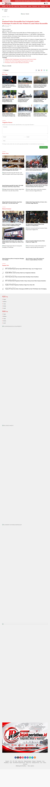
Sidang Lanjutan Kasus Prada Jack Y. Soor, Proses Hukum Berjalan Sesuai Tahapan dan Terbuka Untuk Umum (13, 242)
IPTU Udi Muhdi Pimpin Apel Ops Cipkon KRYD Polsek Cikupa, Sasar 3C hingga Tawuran (23, 268)
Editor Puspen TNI (8, 25)
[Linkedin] (25, 757)
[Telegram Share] (44, 70)
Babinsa (4, 301)
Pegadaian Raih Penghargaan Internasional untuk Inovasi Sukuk (20, 59)
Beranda (7, 761)
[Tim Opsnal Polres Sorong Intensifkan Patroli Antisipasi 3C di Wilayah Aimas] (37, 217)
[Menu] (3, 3)
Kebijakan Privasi (35, 762)
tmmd (4, 308)
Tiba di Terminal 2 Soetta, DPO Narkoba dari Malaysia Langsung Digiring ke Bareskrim (35, 259)
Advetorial (25, 764)
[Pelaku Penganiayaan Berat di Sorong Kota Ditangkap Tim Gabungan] (13, 251)
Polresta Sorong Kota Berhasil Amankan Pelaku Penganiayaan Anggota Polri (35, 241)
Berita (44, 762)
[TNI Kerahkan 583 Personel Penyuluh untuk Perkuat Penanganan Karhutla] (25, 94)
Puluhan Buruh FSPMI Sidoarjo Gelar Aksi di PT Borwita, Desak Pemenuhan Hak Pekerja (36, 169)
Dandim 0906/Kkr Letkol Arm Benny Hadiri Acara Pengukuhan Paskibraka (20, 272)
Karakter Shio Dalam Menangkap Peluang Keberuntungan (19, 1)
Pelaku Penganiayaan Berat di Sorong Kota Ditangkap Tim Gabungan (13, 259)
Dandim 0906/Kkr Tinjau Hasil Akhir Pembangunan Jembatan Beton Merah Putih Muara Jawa (24, 114)
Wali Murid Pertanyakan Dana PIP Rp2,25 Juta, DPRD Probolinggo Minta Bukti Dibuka (12, 169)
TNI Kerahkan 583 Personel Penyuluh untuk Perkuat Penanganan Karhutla (23, 100)
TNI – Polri (15, 761)
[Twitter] (18, 757)
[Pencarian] (47, 3)
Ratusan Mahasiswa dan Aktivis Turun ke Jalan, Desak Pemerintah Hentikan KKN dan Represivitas (37, 186)
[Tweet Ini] (39, 70)
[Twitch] (28, 757)
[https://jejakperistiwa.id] (7, 3)
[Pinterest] (20, 757)
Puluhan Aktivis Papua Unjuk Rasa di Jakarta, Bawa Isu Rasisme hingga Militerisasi (36, 203)
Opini (11, 762)
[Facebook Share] (36, 70)
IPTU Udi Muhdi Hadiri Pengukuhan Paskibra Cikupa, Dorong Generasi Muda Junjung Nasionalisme (25, 280)
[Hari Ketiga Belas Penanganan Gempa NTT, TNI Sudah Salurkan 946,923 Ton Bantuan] (9, 80)
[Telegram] (32, 758)
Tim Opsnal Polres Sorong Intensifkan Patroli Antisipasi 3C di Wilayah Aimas (35, 225)
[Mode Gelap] (45, 3)
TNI (3, 19)
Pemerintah (39, 761)
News (43, 761)
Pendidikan (6, 762)
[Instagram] (23, 757)
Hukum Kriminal (27, 761)
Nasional (34, 761)
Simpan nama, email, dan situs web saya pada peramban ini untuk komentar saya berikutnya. (23, 144)
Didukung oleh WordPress (21, 765)
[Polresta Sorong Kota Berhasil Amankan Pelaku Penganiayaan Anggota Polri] (37, 233)
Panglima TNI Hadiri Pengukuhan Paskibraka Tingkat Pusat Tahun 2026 (19, 284)
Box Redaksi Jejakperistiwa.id (19, 762)
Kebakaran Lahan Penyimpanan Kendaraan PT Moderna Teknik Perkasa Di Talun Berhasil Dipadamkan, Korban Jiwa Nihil (40, 86)
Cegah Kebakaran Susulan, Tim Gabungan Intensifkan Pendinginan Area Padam (40, 100)
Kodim (4, 306)
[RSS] (35, 757)
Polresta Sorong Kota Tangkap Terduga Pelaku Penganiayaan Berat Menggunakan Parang (11, 225)
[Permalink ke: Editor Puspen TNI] (3, 26)
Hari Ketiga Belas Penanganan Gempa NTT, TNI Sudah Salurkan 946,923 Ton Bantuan (9, 86)
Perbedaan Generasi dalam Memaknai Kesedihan (17, 62)
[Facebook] (16, 757)
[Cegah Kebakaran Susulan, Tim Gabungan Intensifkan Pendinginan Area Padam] (41, 94)
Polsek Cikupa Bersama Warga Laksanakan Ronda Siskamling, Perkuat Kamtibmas (22, 276)
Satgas (4, 299)
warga (4, 303)
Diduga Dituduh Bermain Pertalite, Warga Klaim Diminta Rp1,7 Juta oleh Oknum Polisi (12, 203)
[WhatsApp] (30, 757)
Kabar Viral (20, 761)
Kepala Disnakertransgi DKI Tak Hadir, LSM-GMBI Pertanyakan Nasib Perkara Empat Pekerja (12, 186)
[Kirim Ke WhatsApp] (47, 70)
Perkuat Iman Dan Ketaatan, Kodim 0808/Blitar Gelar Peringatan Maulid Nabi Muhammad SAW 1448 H (8, 100)
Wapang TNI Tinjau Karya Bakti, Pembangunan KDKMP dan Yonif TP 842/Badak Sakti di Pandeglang (25, 288)
